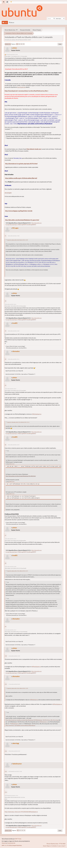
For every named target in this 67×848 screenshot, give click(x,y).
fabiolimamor (17, 764)
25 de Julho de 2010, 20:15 (10, 388)
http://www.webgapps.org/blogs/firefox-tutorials (18, 211)
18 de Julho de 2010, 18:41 (10, 304)
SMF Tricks (18, 838)
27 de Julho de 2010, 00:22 (14, 684)
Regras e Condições (52, 846)
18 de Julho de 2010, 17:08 (13, 235)
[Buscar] (54, 18)
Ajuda (44, 846)
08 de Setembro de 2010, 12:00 (15, 771)
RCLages (15, 228)
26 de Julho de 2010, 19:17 (10, 629)
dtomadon (16, 351)
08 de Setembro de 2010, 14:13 (11, 795)
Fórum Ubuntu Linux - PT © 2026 (56, 843)
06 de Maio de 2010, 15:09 (12, 54)
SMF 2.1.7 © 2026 (7, 845)
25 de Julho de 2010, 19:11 (13, 359)
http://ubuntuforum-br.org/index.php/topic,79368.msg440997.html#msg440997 (24, 826)
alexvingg (15, 743)
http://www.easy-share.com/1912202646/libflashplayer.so (21, 811)
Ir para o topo (8, 830)
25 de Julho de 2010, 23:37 (10, 538)
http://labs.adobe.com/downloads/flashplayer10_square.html (22, 220)
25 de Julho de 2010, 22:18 (13, 444)
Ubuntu (4, 843)
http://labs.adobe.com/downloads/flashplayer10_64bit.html (21, 476)
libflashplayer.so (9, 264)
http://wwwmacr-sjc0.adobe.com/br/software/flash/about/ (34, 123)
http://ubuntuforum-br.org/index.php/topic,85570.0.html (21, 163)
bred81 (14, 323)
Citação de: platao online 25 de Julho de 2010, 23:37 (17, 571)
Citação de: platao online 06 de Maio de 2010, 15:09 (17, 240)
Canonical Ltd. (11, 843)
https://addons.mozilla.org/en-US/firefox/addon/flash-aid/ (21, 178)
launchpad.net (21, 87)
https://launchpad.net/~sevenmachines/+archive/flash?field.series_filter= (26, 91)
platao (14, 48)
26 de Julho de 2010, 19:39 (14, 656)
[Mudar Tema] (11, 2)
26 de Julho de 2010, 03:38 (10, 566)
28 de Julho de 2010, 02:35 (14, 751)
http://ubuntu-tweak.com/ (34, 149)
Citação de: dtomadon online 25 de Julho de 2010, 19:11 (18, 422)
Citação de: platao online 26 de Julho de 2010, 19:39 (17, 688)
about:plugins (8, 192)
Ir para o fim (8, 44)
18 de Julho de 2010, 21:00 (13, 330)
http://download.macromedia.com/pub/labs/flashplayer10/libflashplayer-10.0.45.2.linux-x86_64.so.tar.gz (32, 720)
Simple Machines (17, 845)
